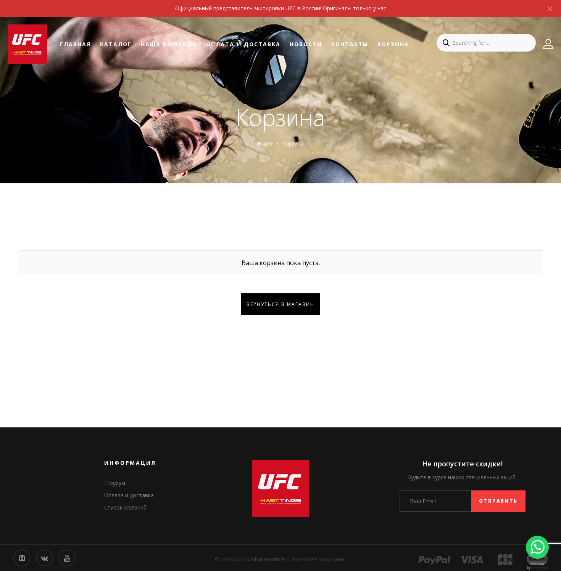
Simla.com (539, 568)
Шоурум (114, 483)
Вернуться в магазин (280, 304)
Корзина (393, 44)
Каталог (116, 44)
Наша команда (169, 44)
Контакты (349, 44)
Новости (306, 44)
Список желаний (125, 507)
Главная (75, 44)
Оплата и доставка (243, 44)
